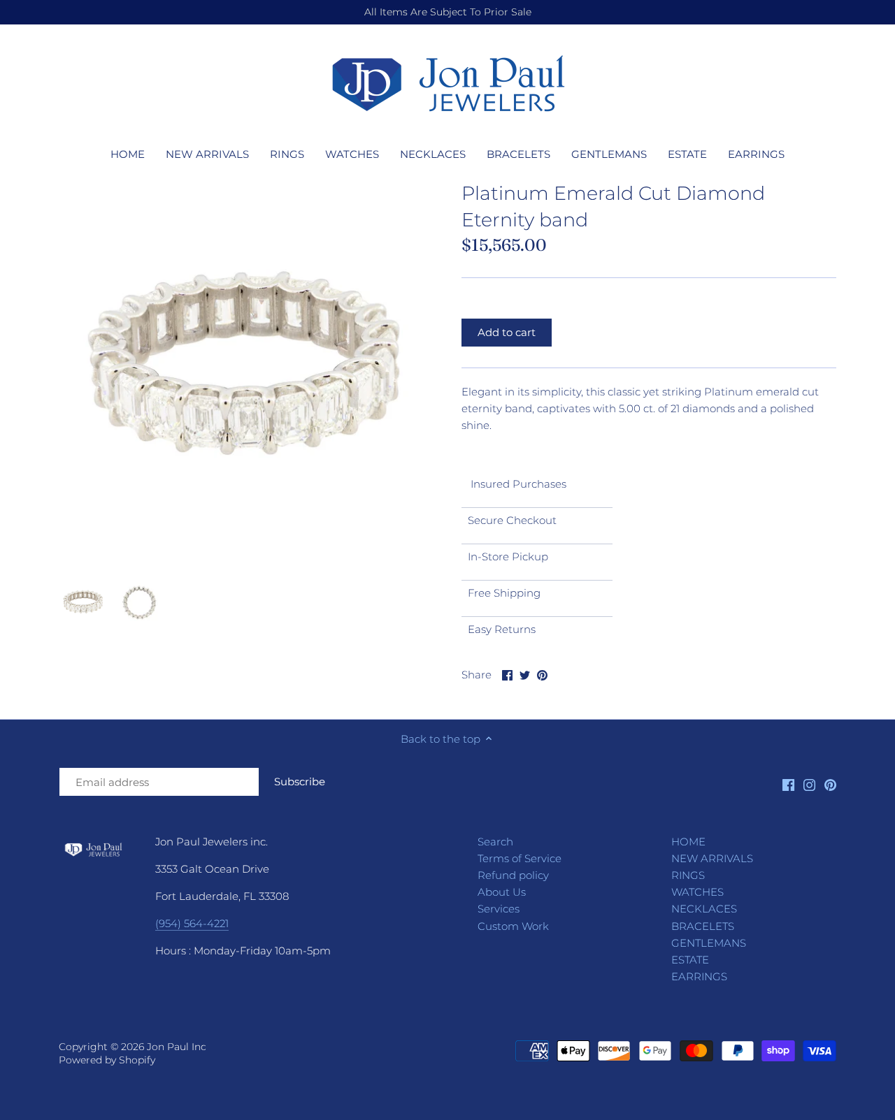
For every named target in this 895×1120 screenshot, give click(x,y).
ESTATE (690, 959)
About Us (502, 892)
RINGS (688, 875)
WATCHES (697, 892)
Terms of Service (519, 858)
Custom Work (513, 926)
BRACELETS (702, 926)
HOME (688, 841)
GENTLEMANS (708, 943)
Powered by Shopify (107, 1060)
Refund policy (513, 875)
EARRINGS (699, 976)
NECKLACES (704, 908)
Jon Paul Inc (176, 1046)
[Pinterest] (830, 784)
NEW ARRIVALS (712, 858)
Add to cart (507, 332)
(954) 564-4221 (192, 923)
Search (495, 841)
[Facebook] (788, 784)
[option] (83, 602)
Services (499, 908)
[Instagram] (809, 784)
